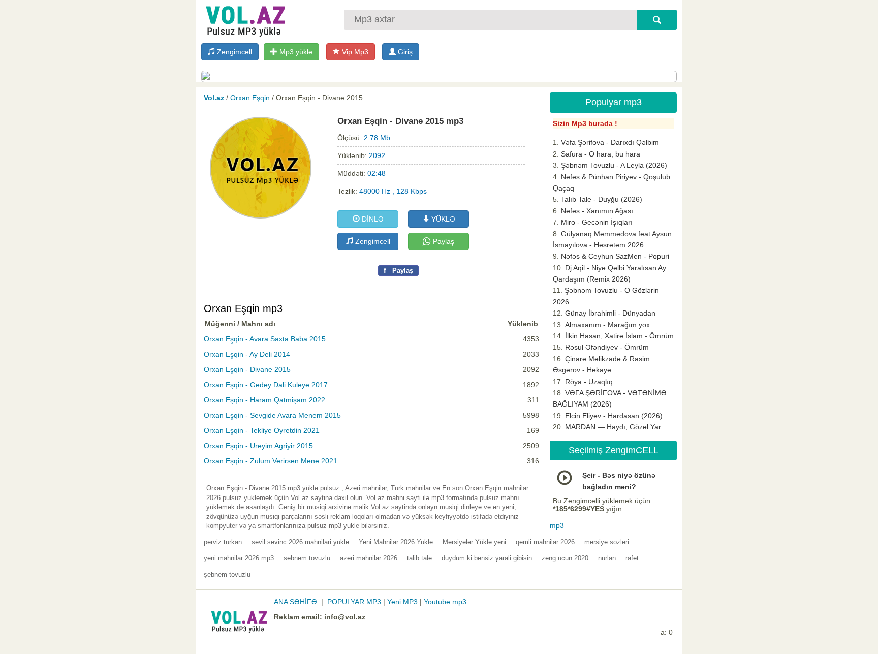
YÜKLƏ (442, 219)
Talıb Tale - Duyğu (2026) (601, 199)
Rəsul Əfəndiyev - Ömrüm (607, 347)
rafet (632, 558)
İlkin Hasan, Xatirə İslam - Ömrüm (619, 336)
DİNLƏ (372, 219)
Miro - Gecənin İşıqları (597, 222)
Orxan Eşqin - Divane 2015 (247, 369)
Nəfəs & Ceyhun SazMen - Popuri (615, 256)
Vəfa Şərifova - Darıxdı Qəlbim (610, 142)
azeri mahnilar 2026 (368, 558)
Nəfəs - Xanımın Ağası (597, 211)
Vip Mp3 (354, 52)
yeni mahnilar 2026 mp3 (239, 558)
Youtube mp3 (445, 602)
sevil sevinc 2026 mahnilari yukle (300, 542)
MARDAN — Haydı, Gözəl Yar (613, 427)
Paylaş (442, 241)
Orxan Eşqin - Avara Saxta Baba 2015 (265, 339)
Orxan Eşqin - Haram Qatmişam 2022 (264, 400)
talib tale (419, 558)
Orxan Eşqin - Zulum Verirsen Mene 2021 (270, 461)
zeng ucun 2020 (565, 558)
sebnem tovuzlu (307, 558)
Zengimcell (233, 52)
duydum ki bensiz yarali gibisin (487, 558)
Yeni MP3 (402, 602)
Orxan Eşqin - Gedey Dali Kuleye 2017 (266, 385)
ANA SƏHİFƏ (295, 602)
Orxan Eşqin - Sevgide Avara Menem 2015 (272, 415)
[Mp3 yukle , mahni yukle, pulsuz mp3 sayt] (244, 19)
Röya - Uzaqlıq (589, 382)
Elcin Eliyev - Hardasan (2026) (614, 416)
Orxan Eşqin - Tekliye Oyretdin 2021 (262, 430)
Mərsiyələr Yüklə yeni (474, 542)
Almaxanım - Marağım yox (607, 325)
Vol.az (214, 98)
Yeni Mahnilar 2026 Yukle (396, 542)
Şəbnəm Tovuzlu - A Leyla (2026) (614, 165)
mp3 (557, 525)
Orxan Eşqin (250, 98)
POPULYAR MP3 (354, 602)
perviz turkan (223, 542)
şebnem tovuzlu (227, 574)
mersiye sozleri (606, 542)
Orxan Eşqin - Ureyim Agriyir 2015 (258, 446)
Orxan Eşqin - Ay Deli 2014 (247, 354)
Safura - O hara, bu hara (600, 154)
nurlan (607, 558)
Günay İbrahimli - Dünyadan (610, 313)
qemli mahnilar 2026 (545, 542)
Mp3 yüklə (294, 52)
